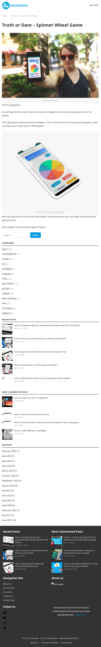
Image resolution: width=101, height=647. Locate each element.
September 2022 (10, 480)
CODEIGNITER (9, 254)
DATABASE (7, 268)
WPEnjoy (53, 638)
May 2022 (6, 500)
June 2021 (7, 520)
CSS (4, 264)
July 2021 (6, 515)
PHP (4, 303)
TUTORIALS (7, 308)
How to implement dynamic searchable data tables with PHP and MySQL (47, 325)
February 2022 (9, 510)
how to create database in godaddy (30, 430)
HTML (5, 278)
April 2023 (7, 465)
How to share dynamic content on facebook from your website (79, 551)
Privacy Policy (66, 642)
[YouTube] (4, 618)
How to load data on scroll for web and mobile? (35, 365)
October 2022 (9, 475)
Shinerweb (34, 638)
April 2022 (7, 505)
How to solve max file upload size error (32, 414)
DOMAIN (6, 273)
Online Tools (8, 600)
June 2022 (7, 495)
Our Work (7, 592)
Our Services (8, 588)
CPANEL (6, 259)
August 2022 (8, 485)
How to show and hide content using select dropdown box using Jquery (46, 422)
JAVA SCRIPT (8, 283)
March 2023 (8, 470)
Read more (80, 614)
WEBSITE (6, 313)
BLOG (5, 249)
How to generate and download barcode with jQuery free (40, 351)
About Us (7, 583)
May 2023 (6, 461)
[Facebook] (4, 613)
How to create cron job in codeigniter (31, 397)
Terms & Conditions (49, 642)
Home (4, 16)
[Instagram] (4, 623)
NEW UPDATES (9, 298)
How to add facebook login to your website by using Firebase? (42, 378)
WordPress (74, 638)
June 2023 (7, 456)
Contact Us (8, 596)
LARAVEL (6, 293)
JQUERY (5, 288)
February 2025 (9, 451)
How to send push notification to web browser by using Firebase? (81, 564)
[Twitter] (4, 629)
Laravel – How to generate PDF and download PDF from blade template (80, 538)
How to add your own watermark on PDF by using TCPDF (40, 338)
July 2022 (6, 490)
